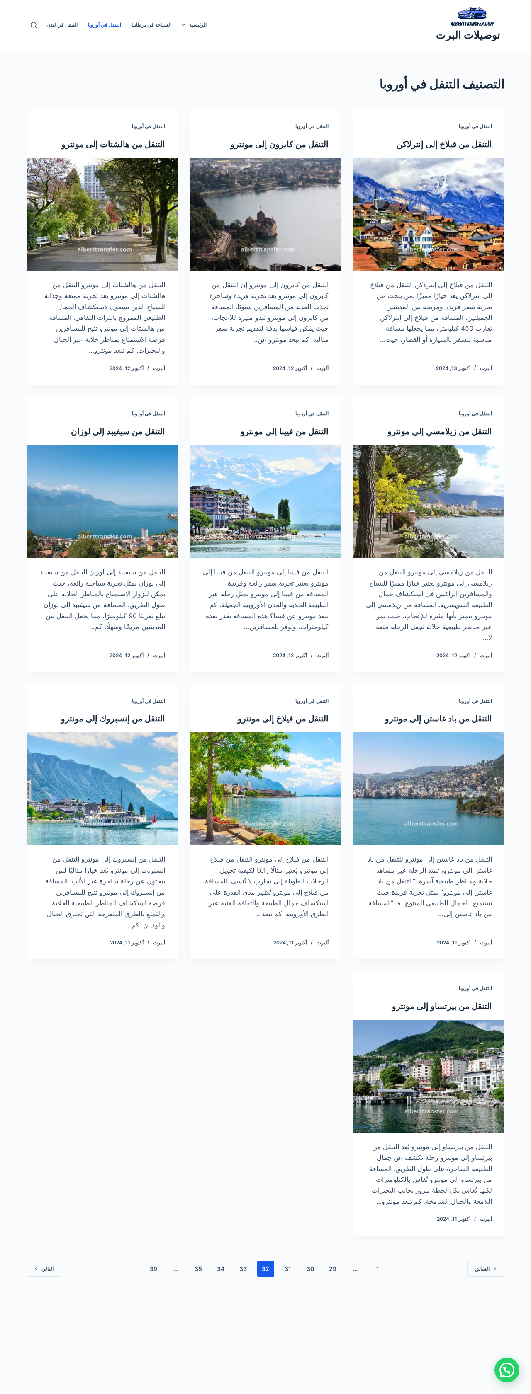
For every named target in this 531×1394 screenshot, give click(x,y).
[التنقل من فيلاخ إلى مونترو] (265, 788)
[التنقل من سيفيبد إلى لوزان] (102, 501)
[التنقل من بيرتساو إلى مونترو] (428, 1076)
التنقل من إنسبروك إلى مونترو (113, 719)
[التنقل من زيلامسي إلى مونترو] (428, 501)
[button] (506, 1370)
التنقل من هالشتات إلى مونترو (113, 144)
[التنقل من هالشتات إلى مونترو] (102, 214)
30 (310, 1268)
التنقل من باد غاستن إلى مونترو (438, 719)
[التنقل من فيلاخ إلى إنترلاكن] (428, 214)
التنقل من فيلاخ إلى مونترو (283, 719)
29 (332, 1268)
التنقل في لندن (62, 25)
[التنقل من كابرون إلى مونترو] (265, 214)
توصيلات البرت (468, 35)
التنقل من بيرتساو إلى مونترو (442, 1006)
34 (220, 1268)
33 (243, 1268)
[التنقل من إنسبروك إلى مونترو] (102, 788)
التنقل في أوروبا (104, 25)
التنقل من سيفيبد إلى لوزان (118, 431)
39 (153, 1268)
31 (288, 1268)
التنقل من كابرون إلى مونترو (280, 144)
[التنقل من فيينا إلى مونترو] (265, 501)
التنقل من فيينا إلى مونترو (285, 431)
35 (198, 1268)
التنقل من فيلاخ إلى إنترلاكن (444, 144)
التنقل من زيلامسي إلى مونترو (439, 431)
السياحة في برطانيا (151, 25)
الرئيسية (198, 25)
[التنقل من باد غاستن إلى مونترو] (428, 788)
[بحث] (34, 25)
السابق (482, 1269)
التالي (47, 1269)
